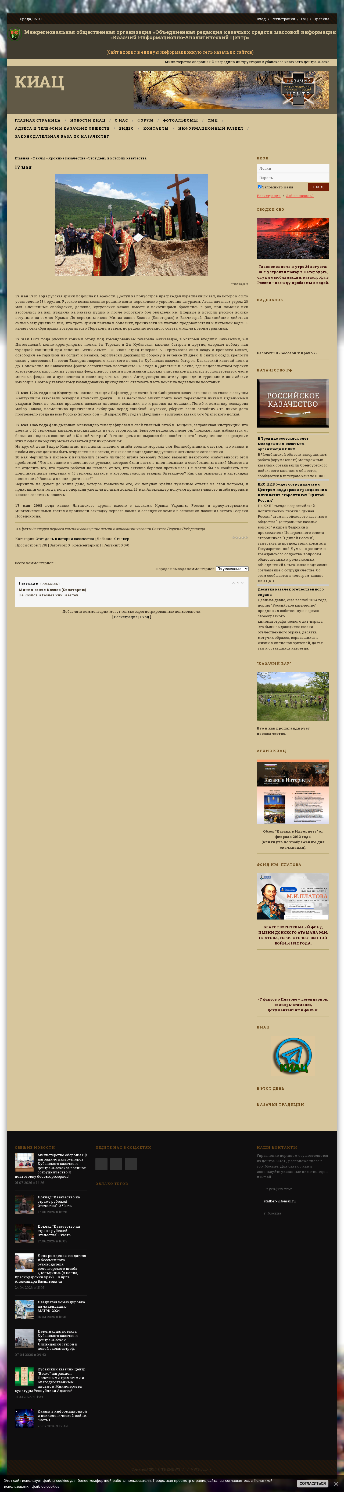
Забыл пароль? (300, 195)
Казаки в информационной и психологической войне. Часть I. (62, 1415)
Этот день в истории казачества (117, 158)
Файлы (39, 158)
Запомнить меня (277, 187)
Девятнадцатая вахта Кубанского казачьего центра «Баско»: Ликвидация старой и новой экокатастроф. (58, 1340)
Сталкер (121, 538)
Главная (22, 158)
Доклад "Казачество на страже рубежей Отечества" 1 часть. (59, 1230)
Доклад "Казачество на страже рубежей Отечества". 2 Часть (59, 1201)
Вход (261, 18)
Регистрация (283, 18)
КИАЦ (39, 81)
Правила (321, 18)
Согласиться (313, 1484)
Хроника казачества (66, 158)
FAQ (304, 18)
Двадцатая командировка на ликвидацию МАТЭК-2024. (61, 1306)
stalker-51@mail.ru (280, 1201)
